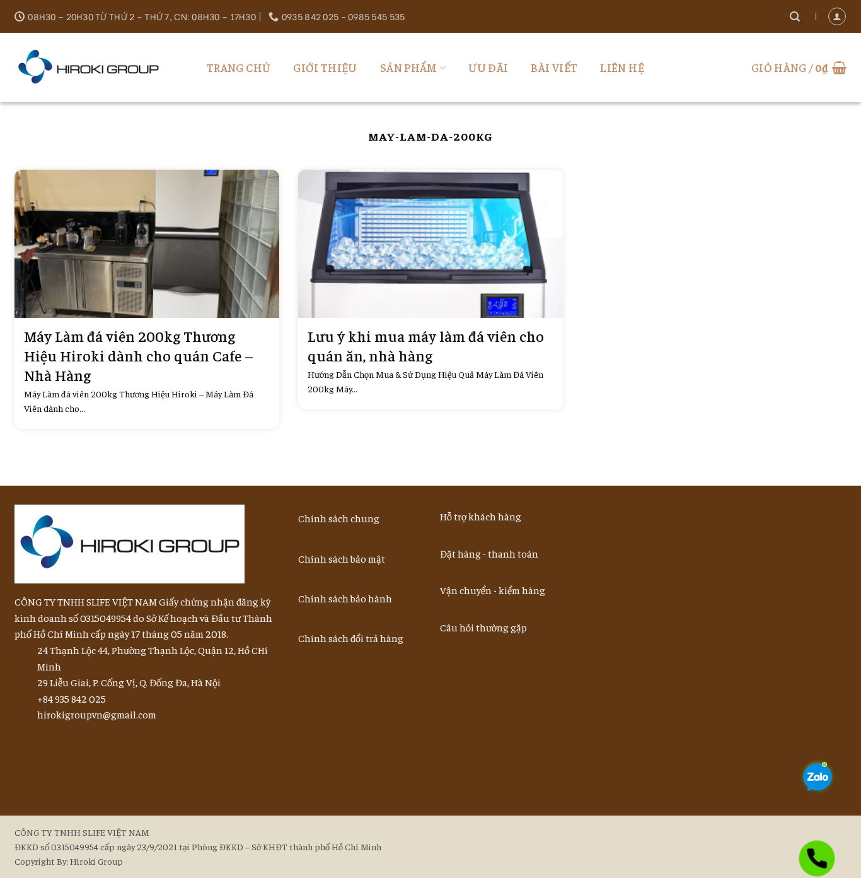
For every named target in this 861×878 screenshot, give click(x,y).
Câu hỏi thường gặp (483, 627)
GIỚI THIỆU (325, 67)
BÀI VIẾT (554, 67)
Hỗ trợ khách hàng (480, 516)
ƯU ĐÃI (488, 67)
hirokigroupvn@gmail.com (96, 714)
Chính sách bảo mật (341, 558)
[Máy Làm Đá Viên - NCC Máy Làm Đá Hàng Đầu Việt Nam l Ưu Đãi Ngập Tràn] (93, 67)
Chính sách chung (338, 518)
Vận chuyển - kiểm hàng (492, 589)
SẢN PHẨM (408, 67)
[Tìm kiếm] (795, 17)
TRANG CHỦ (238, 67)
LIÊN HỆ (622, 67)
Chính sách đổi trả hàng (350, 637)
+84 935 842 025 (71, 698)
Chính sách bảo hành (345, 598)
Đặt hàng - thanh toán (489, 553)
